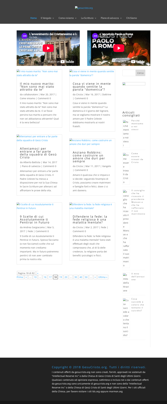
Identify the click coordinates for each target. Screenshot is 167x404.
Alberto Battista (31, 162)
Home (33, 18)
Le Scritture (87, 18)
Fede (30, 231)
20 (66, 277)
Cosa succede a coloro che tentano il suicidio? (137, 304)
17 (50, 277)
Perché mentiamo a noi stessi (137, 125)
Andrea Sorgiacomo (34, 227)
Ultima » (102, 277)
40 (81, 277)
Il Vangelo (46, 18)
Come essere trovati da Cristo (137, 158)
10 (35, 277)
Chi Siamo (131, 18)
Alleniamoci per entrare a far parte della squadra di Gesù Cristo (38, 153)
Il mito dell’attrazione (138, 276)
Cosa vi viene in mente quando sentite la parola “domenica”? (92, 86)
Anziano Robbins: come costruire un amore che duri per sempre (89, 156)
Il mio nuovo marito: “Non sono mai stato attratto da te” (37, 86)
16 (45, 277)
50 (86, 277)
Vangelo (106, 166)
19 (60, 277)
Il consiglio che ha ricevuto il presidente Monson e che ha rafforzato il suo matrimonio (138, 202)
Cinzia (79, 94)
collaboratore (30, 94)
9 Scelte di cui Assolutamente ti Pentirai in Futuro (35, 219)
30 (75, 277)
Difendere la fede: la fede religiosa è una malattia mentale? (90, 219)
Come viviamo (66, 18)
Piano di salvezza (110, 18)
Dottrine (106, 94)
